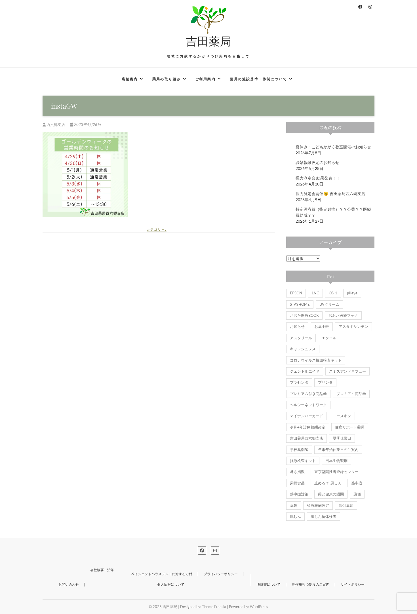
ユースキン (342, 415)
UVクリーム (329, 304)
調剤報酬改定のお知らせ (317, 162)
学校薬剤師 (299, 449)
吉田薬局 (208, 41)
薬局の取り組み (166, 79)
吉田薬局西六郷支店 (306, 438)
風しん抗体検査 (323, 516)
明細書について (269, 584)
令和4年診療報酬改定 (307, 427)
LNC (315, 293)
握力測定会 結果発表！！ (318, 178)
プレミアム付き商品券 (308, 393)
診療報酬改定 (318, 505)
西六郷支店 (56, 124)
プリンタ (325, 382)
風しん (295, 516)
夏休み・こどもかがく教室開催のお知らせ (333, 146)
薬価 (357, 494)
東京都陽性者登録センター (336, 471)
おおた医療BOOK (304, 315)
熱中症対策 (299, 494)
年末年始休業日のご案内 (338, 449)
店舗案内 (130, 79)
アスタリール (301, 338)
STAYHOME (300, 304)
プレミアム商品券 (351, 393)
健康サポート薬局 (350, 427)
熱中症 (356, 483)
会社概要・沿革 (102, 570)
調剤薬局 (346, 505)
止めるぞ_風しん (328, 483)
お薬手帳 (321, 326)
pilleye (352, 293)
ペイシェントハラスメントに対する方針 (161, 574)
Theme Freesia (214, 606)
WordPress (259, 606)
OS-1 (333, 293)
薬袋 (293, 505)
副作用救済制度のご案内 (310, 584)
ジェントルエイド (304, 371)
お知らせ (297, 326)
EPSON (296, 293)
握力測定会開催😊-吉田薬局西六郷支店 (330, 193)
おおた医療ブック (343, 315)
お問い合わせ (68, 584)
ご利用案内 (205, 79)
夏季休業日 (342, 438)
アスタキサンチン (353, 326)
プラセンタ (299, 382)
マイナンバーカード (306, 415)
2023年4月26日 (87, 124)
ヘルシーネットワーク (308, 404)
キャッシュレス (303, 349)
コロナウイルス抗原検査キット (316, 360)
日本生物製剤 (336, 460)
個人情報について (170, 584)
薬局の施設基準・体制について (258, 79)
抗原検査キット (303, 460)
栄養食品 (297, 483)
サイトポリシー (353, 584)
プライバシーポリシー (221, 574)
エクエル (329, 338)
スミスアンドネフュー (347, 371)
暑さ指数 (297, 471)
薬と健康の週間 (331, 494)
